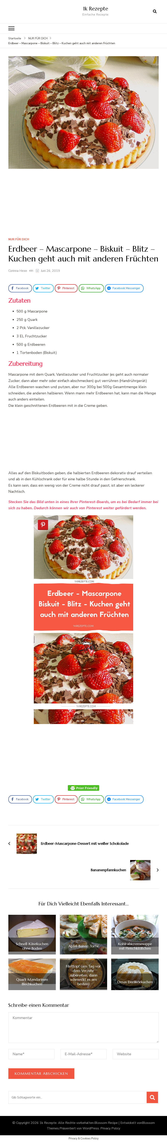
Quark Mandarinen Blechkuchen (32, 981)
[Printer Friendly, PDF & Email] (83, 788)
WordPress (90, 1128)
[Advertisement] (83, 204)
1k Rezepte (95, 8)
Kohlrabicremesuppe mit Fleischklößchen (135, 946)
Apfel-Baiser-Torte (83, 946)
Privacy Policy (110, 1128)
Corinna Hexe (17, 271)
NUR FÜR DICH (18, 239)
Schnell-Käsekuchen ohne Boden (32, 946)
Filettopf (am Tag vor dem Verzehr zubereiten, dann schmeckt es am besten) (83, 975)
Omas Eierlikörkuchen (135, 982)
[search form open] (155, 12)
